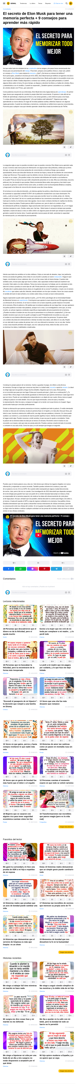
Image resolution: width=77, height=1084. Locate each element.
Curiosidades (7, 9)
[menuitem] (23, 3)
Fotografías (43, 822)
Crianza (42, 637)
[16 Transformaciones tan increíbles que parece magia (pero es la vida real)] (57, 799)
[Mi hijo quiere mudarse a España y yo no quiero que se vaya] (57, 1040)
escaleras (8, 291)
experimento (23, 300)
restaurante (58, 277)
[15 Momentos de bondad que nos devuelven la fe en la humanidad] (57, 924)
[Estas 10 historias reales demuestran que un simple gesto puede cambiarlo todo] (57, 852)
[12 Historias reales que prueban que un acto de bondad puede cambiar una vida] (20, 888)
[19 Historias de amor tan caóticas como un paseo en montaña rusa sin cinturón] (57, 729)
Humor (42, 909)
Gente (5, 637)
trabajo (27, 71)
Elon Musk (15, 73)
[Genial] (11, 3)
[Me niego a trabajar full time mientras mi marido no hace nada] (20, 971)
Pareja (41, 752)
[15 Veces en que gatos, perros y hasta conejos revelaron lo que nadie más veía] (20, 729)
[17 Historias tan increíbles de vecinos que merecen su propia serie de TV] (57, 888)
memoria (33, 73)
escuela (52, 387)
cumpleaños (33, 68)
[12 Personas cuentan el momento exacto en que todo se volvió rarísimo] (57, 765)
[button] (14, 563)
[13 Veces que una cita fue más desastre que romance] (57, 686)
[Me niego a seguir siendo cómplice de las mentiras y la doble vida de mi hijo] (57, 971)
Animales (5, 752)
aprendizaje (62, 92)
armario (65, 387)
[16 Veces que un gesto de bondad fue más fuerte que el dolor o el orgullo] (20, 765)
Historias (5, 673)
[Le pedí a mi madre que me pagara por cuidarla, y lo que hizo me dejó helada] (57, 650)
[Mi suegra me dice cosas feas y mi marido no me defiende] (20, 1004)
